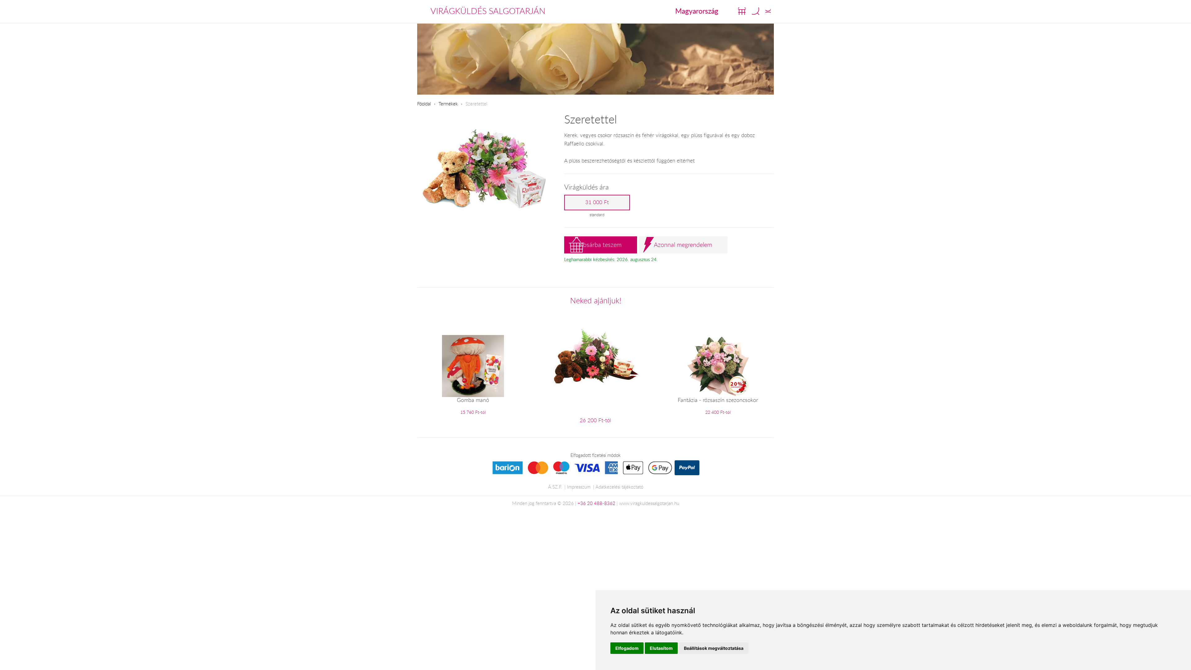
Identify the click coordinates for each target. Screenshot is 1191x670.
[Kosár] (742, 11)
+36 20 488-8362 (596, 503)
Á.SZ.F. (555, 487)
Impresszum (579, 487)
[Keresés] (755, 11)
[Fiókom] (768, 11)
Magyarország (696, 11)
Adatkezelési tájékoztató (619, 487)
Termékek (448, 103)
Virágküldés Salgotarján (487, 10)
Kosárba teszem (600, 244)
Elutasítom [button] (661, 648)
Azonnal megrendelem (683, 244)
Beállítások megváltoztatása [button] (713, 648)
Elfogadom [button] (627, 648)
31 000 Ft (597, 202)
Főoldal (424, 103)
